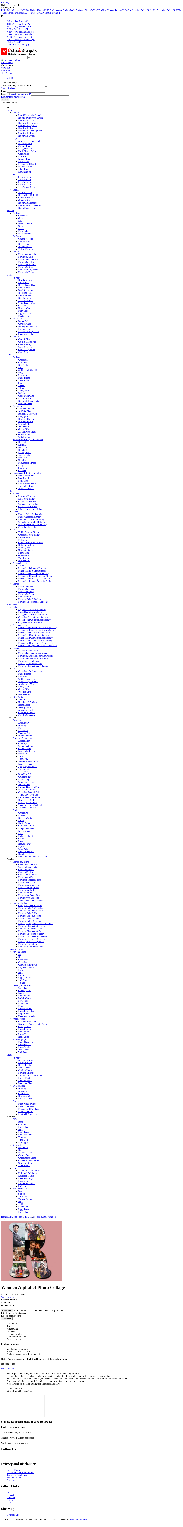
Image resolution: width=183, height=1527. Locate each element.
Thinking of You (25, 769)
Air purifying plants (27, 1060)
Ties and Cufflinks (26, 486)
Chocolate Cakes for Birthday (31, 522)
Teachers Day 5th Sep (28, 807)
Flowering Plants (26, 1073)
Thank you (23, 759)
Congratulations (25, 746)
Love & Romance (26, 1098)
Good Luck (23, 1093)
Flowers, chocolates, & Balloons (33, 936)
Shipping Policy (14, 1477)
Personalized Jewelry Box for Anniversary (37, 630)
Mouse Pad (23, 1001)
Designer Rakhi (25, 148)
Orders (10, 78)
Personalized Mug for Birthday (32, 571)
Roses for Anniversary (28, 650)
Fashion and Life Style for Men (27, 473)
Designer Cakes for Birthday (31, 519)
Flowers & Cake (25, 257)
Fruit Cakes (23, 282)
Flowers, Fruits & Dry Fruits (31, 941)
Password (5, 94)
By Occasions (19, 1086)
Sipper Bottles (24, 977)
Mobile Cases (24, 998)
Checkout (5, 70)
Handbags (22, 450)
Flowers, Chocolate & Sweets (31, 931)
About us (11, 1497)
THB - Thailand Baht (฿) (34, 10)
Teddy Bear (23, 390)
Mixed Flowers (25, 223)
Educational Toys (26, 1176)
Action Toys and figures (29, 1170)
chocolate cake (25, 293)
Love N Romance (26, 764)
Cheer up (22, 743)
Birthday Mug (24, 547)
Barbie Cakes (24, 321)
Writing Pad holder (26, 1199)
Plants (9, 1055)
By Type (16, 213)
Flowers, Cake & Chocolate (30, 908)
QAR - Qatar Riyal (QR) (83, 10)
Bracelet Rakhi (25, 143)
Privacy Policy (13, 1470)
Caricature (23, 959)
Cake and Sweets (26, 869)
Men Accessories (26, 475)
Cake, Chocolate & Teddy (30, 905)
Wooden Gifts (24, 426)
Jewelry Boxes (25, 707)
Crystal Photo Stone (27, 1021)
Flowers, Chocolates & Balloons (33, 602)
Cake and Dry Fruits (27, 867)
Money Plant (24, 1078)
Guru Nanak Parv (26, 825)
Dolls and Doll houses (28, 1173)
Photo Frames (24, 674)
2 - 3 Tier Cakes (25, 300)
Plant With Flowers (27, 1104)
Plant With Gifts (25, 1111)
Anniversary (12, 604)
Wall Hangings (19, 1039)
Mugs (20, 372)
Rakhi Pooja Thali (26, 208)
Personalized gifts (20, 563)
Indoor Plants (24, 1067)
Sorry (20, 756)
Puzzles (21, 975)
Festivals (16, 810)
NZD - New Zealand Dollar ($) (110, 10)
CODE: (4, 1294)
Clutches (22, 470)
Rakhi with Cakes (26, 120)
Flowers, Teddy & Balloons (30, 946)
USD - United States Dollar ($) (21, 39)
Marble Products (25, 421)
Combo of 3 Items (21, 903)
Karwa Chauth (25, 831)
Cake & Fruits (24, 352)
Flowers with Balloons (28, 661)
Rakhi (9, 110)
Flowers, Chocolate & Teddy (31, 934)
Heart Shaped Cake (27, 285)
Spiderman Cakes (26, 334)
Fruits (20, 367)
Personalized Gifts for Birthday (32, 568)
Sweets (21, 385)
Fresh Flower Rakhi (27, 151)
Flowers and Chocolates (29, 885)
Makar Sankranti (25, 836)
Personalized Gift (20, 625)
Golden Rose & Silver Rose (30, 542)
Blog (9, 1502)
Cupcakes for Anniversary (30, 622)
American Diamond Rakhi (30, 141)
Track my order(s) (9, 85)
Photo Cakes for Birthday (29, 517)
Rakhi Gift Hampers (27, 203)
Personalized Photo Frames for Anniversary (37, 627)
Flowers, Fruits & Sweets (29, 944)
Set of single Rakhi (26, 187)
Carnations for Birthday (29, 504)
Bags (20, 1122)
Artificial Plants (25, 411)
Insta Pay (5, 2)
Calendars (22, 988)
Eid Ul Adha (24, 823)
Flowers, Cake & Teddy (29, 918)
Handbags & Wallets (27, 702)
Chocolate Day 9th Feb (28, 792)
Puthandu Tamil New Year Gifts (32, 856)
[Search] (29, 57)
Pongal (21, 841)
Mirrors (21, 970)
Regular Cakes (25, 280)
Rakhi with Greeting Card (30, 130)
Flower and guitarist (27, 254)
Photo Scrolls (24, 1047)
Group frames (24, 1026)
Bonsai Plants (24, 1065)
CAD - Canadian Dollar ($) (137, 10)
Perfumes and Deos (27, 463)
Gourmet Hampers (26, 712)
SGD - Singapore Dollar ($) (59, 10)
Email (3, 91)
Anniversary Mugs (26, 684)
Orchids (21, 226)
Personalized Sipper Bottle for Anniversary (37, 645)
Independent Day (26, 828)
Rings (21, 465)
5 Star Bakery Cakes (27, 303)
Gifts (9, 354)
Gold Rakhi (23, 154)
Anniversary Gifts (26, 710)
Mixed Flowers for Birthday (31, 509)
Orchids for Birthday (27, 501)
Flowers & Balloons (27, 264)
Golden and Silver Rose (29, 370)
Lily (20, 221)
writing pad (23, 1142)
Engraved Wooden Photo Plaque (33, 1024)
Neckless (22, 460)
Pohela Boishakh (26, 851)
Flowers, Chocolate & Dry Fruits (33, 926)
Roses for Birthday (26, 496)
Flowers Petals (24, 231)
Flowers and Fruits (26, 890)
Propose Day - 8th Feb (28, 787)
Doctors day (23, 779)
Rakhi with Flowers (27, 128)
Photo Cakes (24, 287)
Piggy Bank (23, 1013)
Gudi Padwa (24, 849)
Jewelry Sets (24, 455)
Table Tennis (24, 1165)
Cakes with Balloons (27, 874)
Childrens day (24, 777)
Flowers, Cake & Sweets (29, 916)
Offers (10, 1500)
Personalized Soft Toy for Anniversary (35, 643)
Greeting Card (24, 990)
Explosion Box (25, 398)
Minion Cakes (24, 329)
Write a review (7, 1297)
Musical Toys (24, 1181)
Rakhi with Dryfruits (27, 125)
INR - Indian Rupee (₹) (12, 10)
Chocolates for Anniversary (30, 671)
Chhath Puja (23, 813)
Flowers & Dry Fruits (28, 269)
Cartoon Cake (24, 324)
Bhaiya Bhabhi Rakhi (28, 195)
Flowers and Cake (26, 882)
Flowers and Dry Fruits (28, 887)
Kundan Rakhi (25, 159)
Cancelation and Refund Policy (21, 1472)
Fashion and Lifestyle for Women (28, 439)
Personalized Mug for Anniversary (33, 635)
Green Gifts (23, 429)
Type (15, 138)
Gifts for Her (24, 437)
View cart (5, 68)
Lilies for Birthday (26, 499)
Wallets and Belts (26, 488)
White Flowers (25, 246)
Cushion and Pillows (27, 965)
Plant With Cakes (26, 1106)
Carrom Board (24, 1155)
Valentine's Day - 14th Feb (30, 805)
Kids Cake (17, 318)
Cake (15, 607)
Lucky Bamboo (25, 1062)
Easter (21, 820)
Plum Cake (23, 311)
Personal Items (19, 952)
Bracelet (22, 442)
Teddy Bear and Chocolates (30, 900)
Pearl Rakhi (23, 161)
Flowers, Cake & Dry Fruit (30, 910)
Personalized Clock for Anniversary (34, 632)
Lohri (20, 833)
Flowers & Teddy (26, 262)
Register (11, 88)
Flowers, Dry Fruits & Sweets (31, 939)
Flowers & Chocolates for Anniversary (35, 656)
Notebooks (23, 1003)
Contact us (11, 1495)
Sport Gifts (17, 1145)
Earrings (22, 444)
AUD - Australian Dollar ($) (162, 10)
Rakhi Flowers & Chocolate (31, 115)
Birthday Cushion (26, 545)
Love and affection (26, 751)
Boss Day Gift (24, 774)
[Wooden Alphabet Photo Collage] (31, 1280)
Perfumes (22, 375)
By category (18, 406)
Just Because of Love (28, 761)
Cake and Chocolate (27, 864)
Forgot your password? (20, 94)
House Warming (25, 735)
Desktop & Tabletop (22, 985)
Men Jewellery (25, 478)
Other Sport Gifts (26, 1163)
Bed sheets (23, 957)
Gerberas (22, 218)
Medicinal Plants (25, 1083)
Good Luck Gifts (26, 396)
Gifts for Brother (25, 197)
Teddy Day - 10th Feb (28, 795)
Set (14, 174)
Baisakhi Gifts (24, 854)
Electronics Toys (25, 1178)
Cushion (22, 1124)
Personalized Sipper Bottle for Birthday (36, 581)
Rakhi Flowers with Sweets (30, 118)
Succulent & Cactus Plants (30, 1075)
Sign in (4, 88)
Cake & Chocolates (27, 342)
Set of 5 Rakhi (24, 184)
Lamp (21, 993)
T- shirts (22, 1137)
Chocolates (23, 360)
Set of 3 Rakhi (24, 179)
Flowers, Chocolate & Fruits (31, 928)
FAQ (9, 1492)
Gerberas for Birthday (28, 506)
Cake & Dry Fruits (26, 349)
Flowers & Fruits (26, 272)
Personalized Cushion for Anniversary (35, 638)
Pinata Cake (23, 316)
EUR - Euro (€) (31, 13)
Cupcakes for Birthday (28, 527)
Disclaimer (12, 1480)
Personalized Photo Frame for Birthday (35, 576)
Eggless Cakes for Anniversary (32, 609)
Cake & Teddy (25, 344)
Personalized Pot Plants (28, 1109)
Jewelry (21, 699)
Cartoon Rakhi (25, 146)
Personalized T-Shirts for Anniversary (35, 640)
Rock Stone (23, 1037)
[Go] (46, 86)
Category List (13, 1515)
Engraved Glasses (26, 967)
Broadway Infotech (78, 1519)
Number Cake (24, 308)
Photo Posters (24, 1044)
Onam (21, 838)
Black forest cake (26, 290)
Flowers (10, 210)
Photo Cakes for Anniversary (31, 612)
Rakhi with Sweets (26, 136)
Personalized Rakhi (27, 164)
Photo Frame (24, 378)
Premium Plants (25, 1080)
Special (16, 190)
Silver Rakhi (24, 169)
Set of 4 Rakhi (24, 182)
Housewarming (25, 1096)
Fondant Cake (24, 295)
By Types (17, 1057)
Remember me (10, 102)
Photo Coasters (25, 1008)
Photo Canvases (25, 1042)
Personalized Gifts (21, 1188)
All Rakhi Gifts (25, 192)
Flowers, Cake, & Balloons (30, 921)
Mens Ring (23, 481)
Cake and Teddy (25, 872)
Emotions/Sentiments (22, 738)
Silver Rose (23, 380)
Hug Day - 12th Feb (27, 800)
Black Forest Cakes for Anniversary (34, 620)
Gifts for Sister (24, 200)
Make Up (22, 457)
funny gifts (23, 416)
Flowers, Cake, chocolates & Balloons (35, 923)
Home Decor (24, 705)
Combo (16, 112)
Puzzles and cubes (26, 1183)
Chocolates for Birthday (29, 535)
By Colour (17, 236)
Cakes (9, 275)
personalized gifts (15, 949)
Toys (15, 1168)
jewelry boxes (24, 452)
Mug (20, 972)
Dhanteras (22, 815)
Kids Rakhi (23, 156)
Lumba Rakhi (24, 172)
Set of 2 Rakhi (24, 177)
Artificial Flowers (26, 408)
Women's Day (24, 784)
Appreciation (24, 741)
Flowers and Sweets (27, 892)
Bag (20, 954)
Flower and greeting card (29, 880)
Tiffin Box (23, 1140)
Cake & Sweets (25, 347)
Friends (21, 728)
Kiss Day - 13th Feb (27, 802)
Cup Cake (22, 305)
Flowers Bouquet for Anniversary (33, 653)
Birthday (11, 491)
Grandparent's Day (26, 782)
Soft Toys (22, 980)
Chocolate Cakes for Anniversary (33, 617)
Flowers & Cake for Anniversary (33, 658)
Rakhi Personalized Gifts (29, 205)
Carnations (23, 215)
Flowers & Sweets (26, 267)
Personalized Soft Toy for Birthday (34, 578)
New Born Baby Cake (28, 331)
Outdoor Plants (25, 1070)
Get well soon (24, 748)
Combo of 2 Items (21, 862)
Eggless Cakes (24, 313)
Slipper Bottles (25, 1134)
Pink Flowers (24, 241)
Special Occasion (20, 771)
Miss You (22, 753)
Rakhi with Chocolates (28, 123)
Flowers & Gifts (25, 596)
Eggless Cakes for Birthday (30, 514)
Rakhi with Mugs (26, 133)
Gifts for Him (24, 434)
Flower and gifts (25, 877)
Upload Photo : (8, 1305)
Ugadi (21, 846)
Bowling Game (25, 1152)
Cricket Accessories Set (28, 1160)
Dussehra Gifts (25, 818)
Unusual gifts (24, 424)
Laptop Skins (24, 995)
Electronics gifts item (27, 1016)
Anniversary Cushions (28, 681)
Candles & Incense (26, 715)
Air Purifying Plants (27, 432)
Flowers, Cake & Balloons (30, 599)
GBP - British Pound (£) (50, 13)
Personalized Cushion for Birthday (33, 573)
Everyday (17, 720)
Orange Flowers (25, 239)
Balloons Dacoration (27, 414)
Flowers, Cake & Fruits (28, 913)
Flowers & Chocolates (28, 259)
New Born (23, 730)
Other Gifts (18, 697)
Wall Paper (23, 1052)
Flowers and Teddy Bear (29, 895)
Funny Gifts (23, 553)
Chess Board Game (27, 1158)
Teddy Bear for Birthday (29, 532)
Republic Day (24, 844)
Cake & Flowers (25, 339)
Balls (20, 1150)
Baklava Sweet (25, 403)
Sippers (21, 383)
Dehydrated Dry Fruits (28, 401)
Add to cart (6, 1319)
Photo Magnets (25, 1031)
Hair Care (22, 447)
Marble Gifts (24, 560)
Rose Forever (24, 233)
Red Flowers (24, 244)
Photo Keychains (26, 1011)
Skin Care (22, 468)
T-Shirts (21, 388)
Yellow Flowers (25, 249)
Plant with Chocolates (28, 1114)
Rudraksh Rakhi (25, 166)
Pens (20, 1006)
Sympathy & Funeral (27, 766)
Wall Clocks (23, 1049)
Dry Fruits (23, 365)
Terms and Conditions (17, 1475)
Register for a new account (13, 97)
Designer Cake (25, 298)
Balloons (22, 393)
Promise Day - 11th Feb (29, 797)
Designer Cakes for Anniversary (32, 614)
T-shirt (21, 1204)
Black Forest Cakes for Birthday (32, 524)
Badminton (23, 1147)
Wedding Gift (24, 733)
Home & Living (25, 550)
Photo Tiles (23, 1034)
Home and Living (26, 419)
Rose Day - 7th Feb (27, 789)
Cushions (22, 362)
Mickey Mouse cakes (27, 326)
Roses (21, 228)
